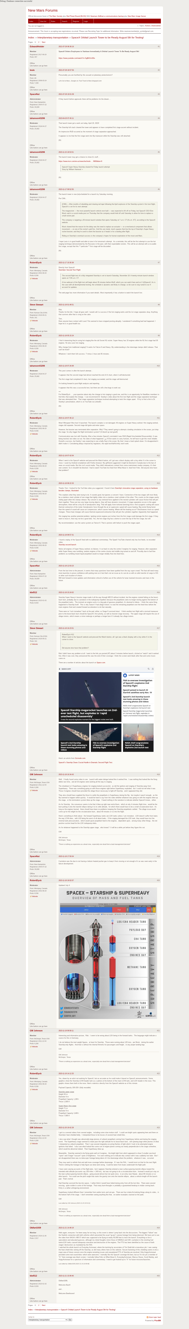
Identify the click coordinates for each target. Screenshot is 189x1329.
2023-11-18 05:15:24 (66, 336)
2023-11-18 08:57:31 (66, 535)
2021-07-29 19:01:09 (66, 94)
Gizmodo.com (80, 758)
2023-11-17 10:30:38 (66, 263)
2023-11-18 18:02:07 (66, 880)
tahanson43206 (37, 118)
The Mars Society (55, 16)
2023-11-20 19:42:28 (66, 1128)
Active (147, 26)
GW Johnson (36, 774)
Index (31, 21)
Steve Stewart (36, 305)
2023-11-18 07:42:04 (66, 456)
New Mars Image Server (137, 16)
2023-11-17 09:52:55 (66, 189)
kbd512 (33, 592)
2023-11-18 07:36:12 (66, 418)
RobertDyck (36, 262)
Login (86, 21)
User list (43, 21)
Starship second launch (67, 545)
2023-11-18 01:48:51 (66, 305)
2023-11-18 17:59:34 (66, 856)
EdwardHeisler (37, 46)
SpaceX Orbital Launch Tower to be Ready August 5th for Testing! (107, 37)
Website (35, 278)
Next (43, 42)
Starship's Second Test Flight (69, 270)
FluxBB (157, 1320)
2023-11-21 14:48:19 (66, 1228)
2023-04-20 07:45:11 (66, 118)
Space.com (101, 663)
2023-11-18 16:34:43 (66, 774)
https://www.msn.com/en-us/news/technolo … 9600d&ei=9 (80, 161)
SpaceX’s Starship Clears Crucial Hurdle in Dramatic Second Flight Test (85, 762)
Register (76, 21)
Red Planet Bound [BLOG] (76, 16)
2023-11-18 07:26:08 (66, 366)
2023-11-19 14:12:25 (66, 1073)
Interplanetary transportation (52, 37)
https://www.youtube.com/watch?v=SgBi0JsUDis (77, 58)
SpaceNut (34, 94)
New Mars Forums (43, 10)
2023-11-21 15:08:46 (66, 1276)
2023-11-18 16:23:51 (66, 628)
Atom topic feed (155, 1317)
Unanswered (155, 26)
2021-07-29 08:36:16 (66, 47)
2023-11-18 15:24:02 (66, 592)
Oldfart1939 (35, 1228)
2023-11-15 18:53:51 (66, 152)
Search (64, 21)
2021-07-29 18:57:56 (66, 70)
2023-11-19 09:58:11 (66, 1031)
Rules (53, 21)
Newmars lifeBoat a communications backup (107, 16)
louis (32, 70)
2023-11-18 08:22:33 (66, 483)
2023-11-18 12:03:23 (66, 566)
